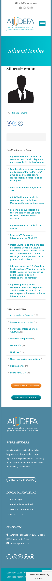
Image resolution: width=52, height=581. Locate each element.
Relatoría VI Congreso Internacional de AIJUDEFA (23, 236)
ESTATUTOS (16, 514)
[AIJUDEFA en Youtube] (31, 556)
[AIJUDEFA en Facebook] (9, 123)
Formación (15, 345)
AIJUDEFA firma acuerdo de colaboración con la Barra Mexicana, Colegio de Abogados (27, 200)
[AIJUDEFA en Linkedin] (26, 556)
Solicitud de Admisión (21, 509)
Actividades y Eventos (21, 315)
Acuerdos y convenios (21, 321)
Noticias (14, 352)
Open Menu (42, 23)
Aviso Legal (16, 499)
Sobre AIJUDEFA (18, 372)
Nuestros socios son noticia (25, 358)
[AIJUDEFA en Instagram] (20, 123)
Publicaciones (17, 365)
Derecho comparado (21, 338)
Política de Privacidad (21, 504)
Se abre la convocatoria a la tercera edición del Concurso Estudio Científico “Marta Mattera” (25, 214)
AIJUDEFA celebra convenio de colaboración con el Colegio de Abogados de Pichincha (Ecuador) (27, 159)
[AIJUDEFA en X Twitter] (14, 123)
